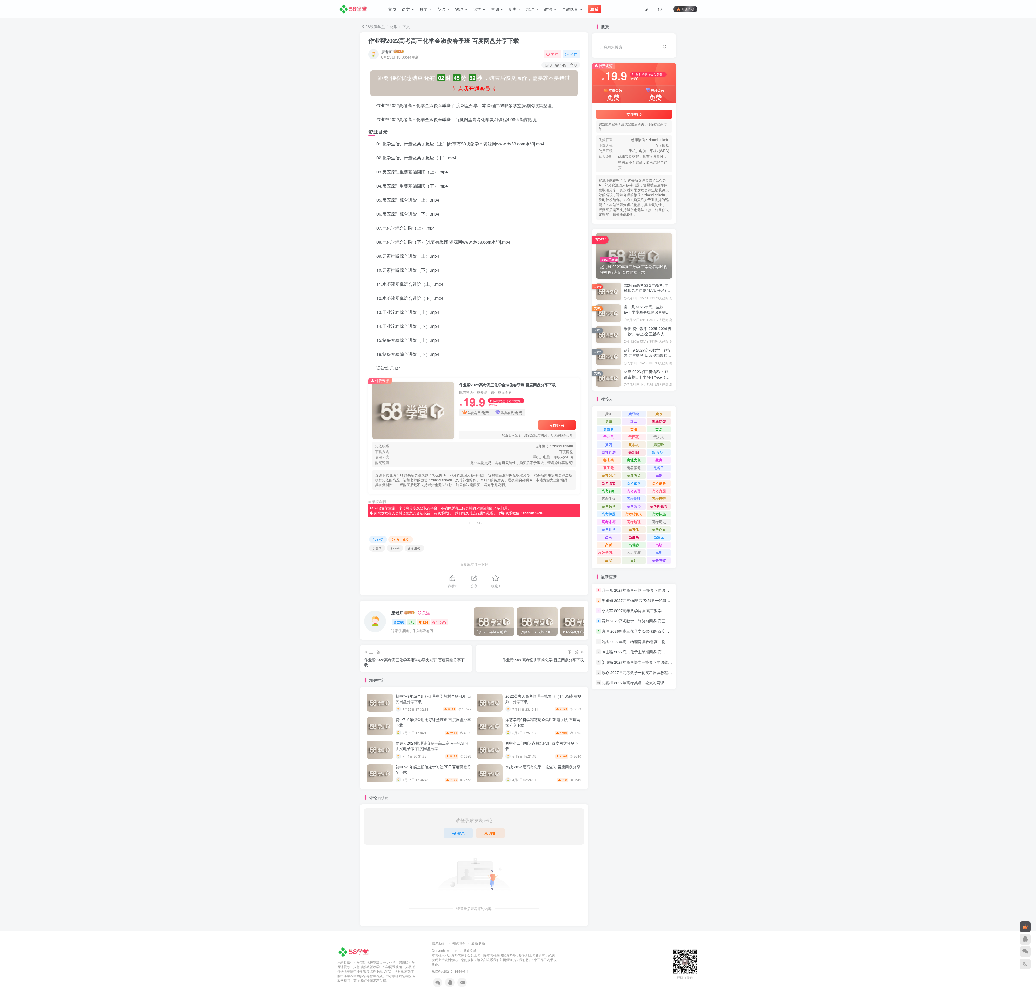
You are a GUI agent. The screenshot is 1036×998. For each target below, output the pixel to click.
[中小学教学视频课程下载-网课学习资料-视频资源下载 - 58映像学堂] (354, 951)
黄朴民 (608, 436)
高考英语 (634, 490)
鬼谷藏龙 (634, 467)
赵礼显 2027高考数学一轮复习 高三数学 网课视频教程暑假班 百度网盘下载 (647, 355)
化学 (393, 26)
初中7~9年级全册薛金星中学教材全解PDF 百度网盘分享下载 (433, 698)
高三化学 (402, 539)
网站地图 (458, 943)
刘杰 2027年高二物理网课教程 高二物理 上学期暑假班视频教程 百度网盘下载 (667, 641)
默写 (633, 421)
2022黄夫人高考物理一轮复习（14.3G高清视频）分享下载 (543, 698)
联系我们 (439, 943)
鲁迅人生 (659, 452)
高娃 (633, 560)
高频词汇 (609, 475)
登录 (461, 833)
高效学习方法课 (609, 552)
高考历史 (659, 521)
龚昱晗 (633, 413)
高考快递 (659, 513)
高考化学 (609, 529)
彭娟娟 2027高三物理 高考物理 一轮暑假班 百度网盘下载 (650, 600)
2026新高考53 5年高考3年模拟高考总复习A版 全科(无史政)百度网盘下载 (647, 290)
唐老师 (387, 51)
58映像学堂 (374, 26)
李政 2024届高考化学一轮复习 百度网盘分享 (542, 766)
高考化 (633, 529)
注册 (493, 833)
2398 (401, 622)
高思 (658, 552)
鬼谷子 (658, 467)
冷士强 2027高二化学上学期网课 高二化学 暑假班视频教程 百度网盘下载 (663, 652)
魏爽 (658, 459)
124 (425, 622)
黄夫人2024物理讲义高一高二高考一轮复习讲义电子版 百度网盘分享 (432, 745)
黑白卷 (608, 429)
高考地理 (634, 521)
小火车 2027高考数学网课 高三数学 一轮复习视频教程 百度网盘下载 (659, 610)
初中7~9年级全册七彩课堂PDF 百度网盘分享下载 (433, 722)
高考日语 (659, 498)
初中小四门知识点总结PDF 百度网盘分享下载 (541, 745)
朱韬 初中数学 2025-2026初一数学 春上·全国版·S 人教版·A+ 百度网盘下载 (647, 334)
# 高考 (377, 548)
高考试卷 (659, 483)
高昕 (608, 544)
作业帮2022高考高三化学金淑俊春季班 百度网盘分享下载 (443, 40)
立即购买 (556, 425)
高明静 (633, 544)
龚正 (608, 413)
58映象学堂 (468, 950)
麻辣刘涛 (609, 452)
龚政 (658, 413)
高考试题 (634, 483)
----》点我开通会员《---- (474, 88)
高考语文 (609, 483)
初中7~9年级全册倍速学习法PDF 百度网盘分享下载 (433, 769)
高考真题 (659, 490)
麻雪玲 (658, 444)
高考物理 (634, 498)
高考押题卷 (658, 506)
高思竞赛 (634, 552)
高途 (658, 475)
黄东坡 (633, 444)
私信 (573, 54)
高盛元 (658, 537)
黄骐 (633, 429)
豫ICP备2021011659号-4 (450, 971)
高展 (608, 560)
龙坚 (608, 421)
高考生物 (609, 498)
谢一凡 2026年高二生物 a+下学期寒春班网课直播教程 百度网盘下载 (647, 312)
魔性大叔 (634, 459)
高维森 (633, 537)
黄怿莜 (633, 436)
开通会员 (687, 9)
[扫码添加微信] (1025, 951)
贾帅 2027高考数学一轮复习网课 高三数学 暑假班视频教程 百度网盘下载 (663, 621)
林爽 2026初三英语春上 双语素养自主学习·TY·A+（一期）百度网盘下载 (646, 377)
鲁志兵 (608, 459)
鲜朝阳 (633, 452)
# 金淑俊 (414, 548)
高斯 (658, 544)
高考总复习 (633, 513)
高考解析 (609, 490)
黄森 (658, 429)
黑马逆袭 (659, 421)
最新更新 (478, 943)
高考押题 (609, 513)
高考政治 (634, 506)
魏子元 (608, 467)
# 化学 (395, 548)
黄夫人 (658, 436)
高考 (608, 537)
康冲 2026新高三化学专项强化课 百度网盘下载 (641, 631)
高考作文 (659, 529)
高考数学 (609, 506)
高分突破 (659, 560)
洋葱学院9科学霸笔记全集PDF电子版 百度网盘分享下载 (542, 722)
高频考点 (634, 475)
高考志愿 (609, 521)
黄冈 (608, 444)
